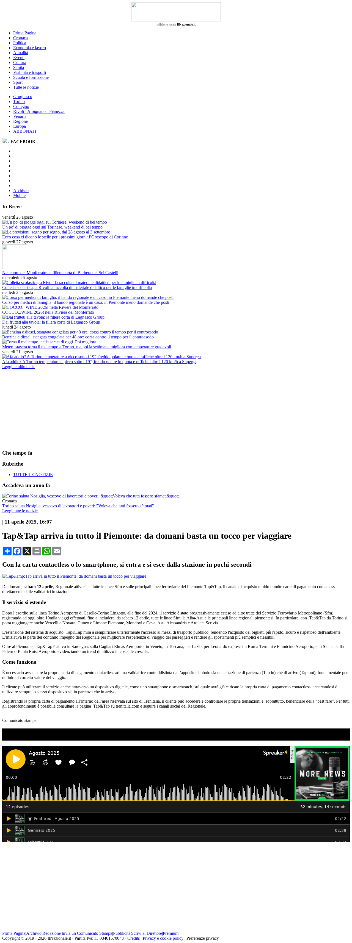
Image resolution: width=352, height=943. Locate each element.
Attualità (20, 52)
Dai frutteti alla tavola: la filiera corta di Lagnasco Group (51, 322)
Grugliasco (22, 96)
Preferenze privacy (202, 938)
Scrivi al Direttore (146, 933)
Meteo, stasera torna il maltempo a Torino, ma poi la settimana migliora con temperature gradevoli (86, 346)
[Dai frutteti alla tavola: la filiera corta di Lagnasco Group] (53, 317)
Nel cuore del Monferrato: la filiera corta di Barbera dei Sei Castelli (60, 272)
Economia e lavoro (29, 47)
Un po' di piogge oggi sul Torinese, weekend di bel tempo (52, 227)
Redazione (51, 933)
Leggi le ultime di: (18, 366)
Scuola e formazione (31, 77)
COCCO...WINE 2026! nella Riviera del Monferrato (48, 312)
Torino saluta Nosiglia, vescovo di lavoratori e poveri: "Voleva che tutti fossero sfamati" (78, 506)
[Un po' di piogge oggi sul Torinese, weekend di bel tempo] (54, 222)
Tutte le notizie (26, 87)
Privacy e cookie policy (163, 938)
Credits (133, 938)
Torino (19, 101)
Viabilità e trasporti (29, 72)
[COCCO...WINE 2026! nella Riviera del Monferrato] (50, 307)
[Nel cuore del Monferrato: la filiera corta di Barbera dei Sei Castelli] (14, 267)
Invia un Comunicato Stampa (87, 933)
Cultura (19, 62)
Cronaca (20, 37)
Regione (20, 121)
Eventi (18, 57)
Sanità (18, 67)
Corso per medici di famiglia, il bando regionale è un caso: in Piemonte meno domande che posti (85, 302)
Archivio (21, 190)
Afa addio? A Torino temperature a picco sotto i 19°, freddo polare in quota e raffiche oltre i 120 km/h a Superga (99, 361)
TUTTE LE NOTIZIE (33, 474)
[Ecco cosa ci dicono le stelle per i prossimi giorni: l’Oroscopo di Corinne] (56, 232)
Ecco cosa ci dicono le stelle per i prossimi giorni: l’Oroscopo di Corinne (65, 237)
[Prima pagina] (4, 141)
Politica (19, 42)
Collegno (21, 106)
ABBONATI (24, 131)
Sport (18, 82)
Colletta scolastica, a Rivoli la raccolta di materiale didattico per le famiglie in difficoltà (77, 287)
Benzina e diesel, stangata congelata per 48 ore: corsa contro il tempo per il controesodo (78, 337)
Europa (19, 126)
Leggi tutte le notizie (20, 510)
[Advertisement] (43, 409)
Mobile (19, 195)
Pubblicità (121, 933)
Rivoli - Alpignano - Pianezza (39, 111)
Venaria (19, 116)
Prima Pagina (24, 32)
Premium (170, 933)
